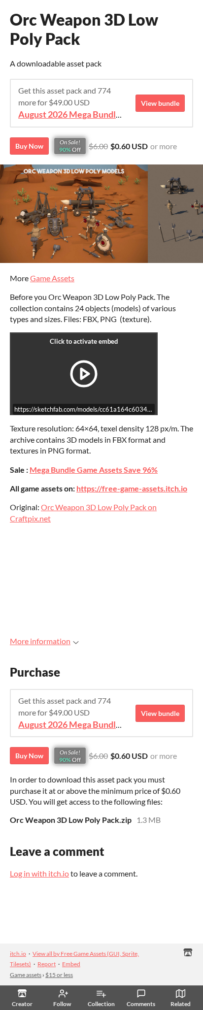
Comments (141, 1004)
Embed (71, 964)
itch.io (18, 953)
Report (46, 964)
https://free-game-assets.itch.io (131, 488)
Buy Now (29, 146)
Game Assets (52, 278)
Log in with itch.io (39, 873)
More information (40, 641)
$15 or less (59, 974)
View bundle (160, 103)
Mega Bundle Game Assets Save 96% (94, 469)
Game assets (25, 974)
